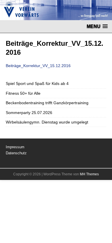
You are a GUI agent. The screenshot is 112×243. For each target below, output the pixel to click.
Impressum (15, 147)
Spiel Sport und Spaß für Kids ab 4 (37, 83)
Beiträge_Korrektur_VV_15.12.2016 (38, 65)
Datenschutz (16, 153)
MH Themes (89, 174)
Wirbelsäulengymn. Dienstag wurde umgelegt (47, 122)
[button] (97, 26)
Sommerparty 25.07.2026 (29, 112)
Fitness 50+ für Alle (23, 93)
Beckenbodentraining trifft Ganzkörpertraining (47, 102)
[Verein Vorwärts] (56, 16)
